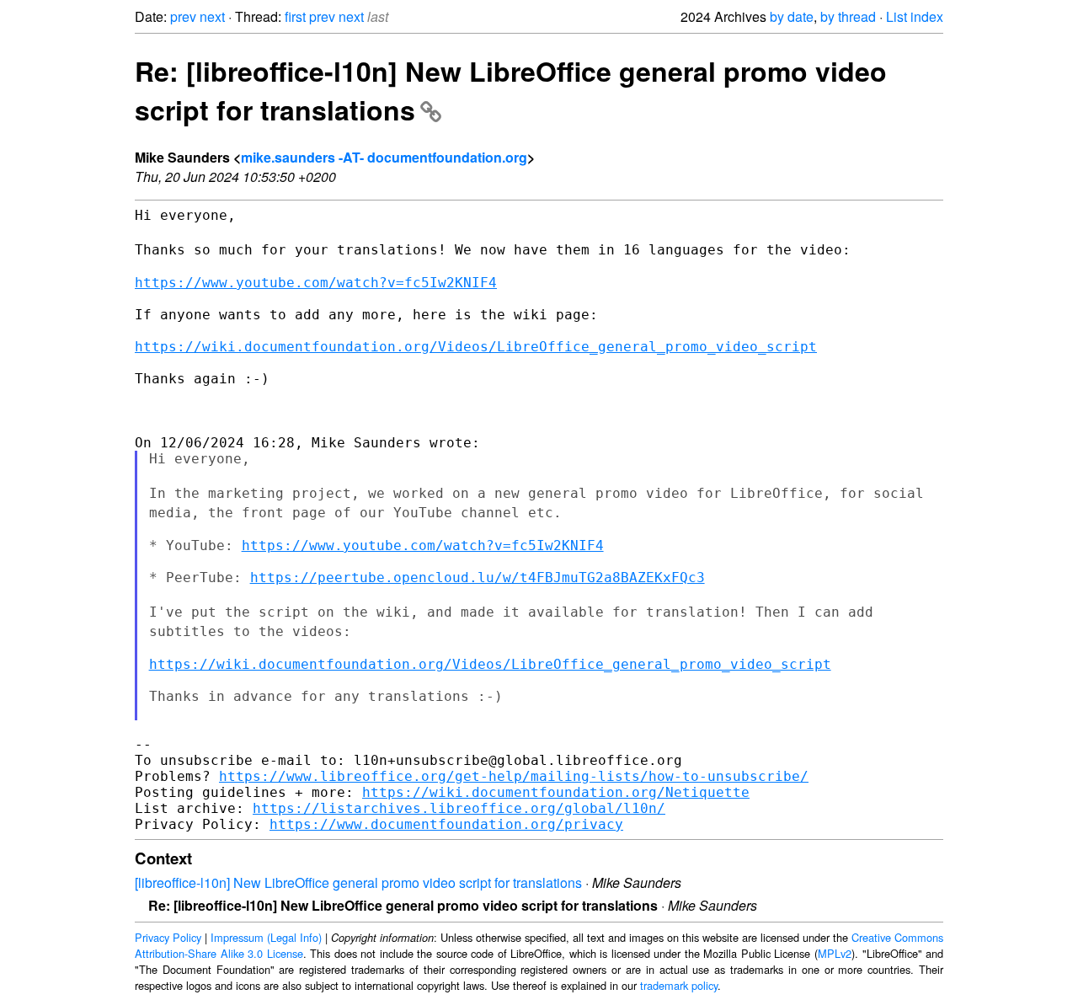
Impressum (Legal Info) (266, 937)
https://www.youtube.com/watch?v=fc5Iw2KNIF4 (316, 283)
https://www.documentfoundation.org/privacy (446, 824)
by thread (848, 16)
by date (792, 16)
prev (183, 16)
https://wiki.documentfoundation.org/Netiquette (556, 792)
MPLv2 (834, 953)
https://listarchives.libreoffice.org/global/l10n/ (459, 808)
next (212, 16)
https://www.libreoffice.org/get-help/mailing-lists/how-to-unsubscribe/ (513, 776)
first (295, 16)
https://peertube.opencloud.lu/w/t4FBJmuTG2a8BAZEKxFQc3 (477, 578)
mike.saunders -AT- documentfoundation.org (384, 157)
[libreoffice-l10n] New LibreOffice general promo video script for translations (358, 882)
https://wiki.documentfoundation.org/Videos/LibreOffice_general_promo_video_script (476, 347)
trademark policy (679, 985)
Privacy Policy (168, 937)
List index (914, 16)
